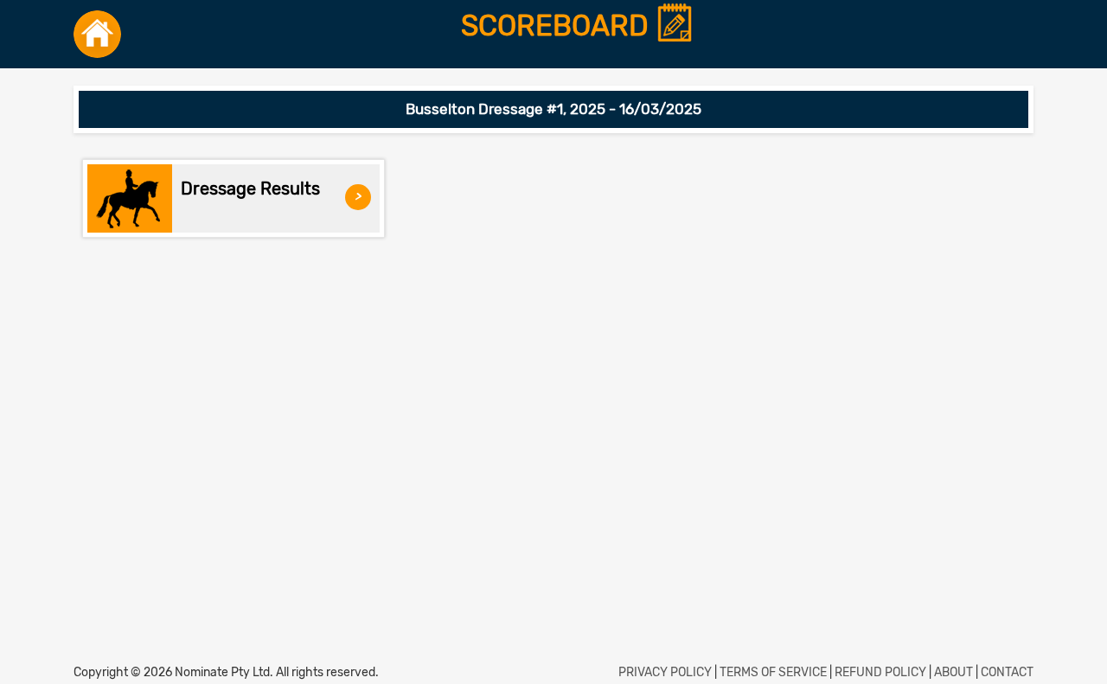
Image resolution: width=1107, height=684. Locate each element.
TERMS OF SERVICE (773, 672)
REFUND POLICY (880, 672)
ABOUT (953, 672)
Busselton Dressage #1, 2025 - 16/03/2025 (553, 109)
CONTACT (1007, 672)
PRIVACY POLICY (665, 672)
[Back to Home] (97, 34)
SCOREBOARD (558, 26)
